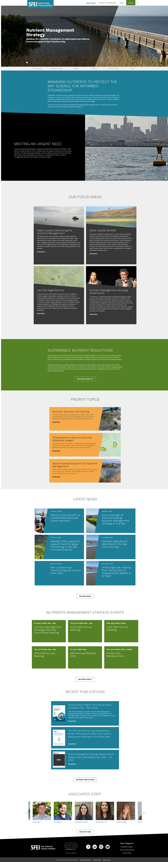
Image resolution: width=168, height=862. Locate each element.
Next (144, 812)
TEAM (132, 68)
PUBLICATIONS (113, 68)
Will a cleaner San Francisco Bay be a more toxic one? (65, 570)
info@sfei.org (69, 849)
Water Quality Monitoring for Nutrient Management (54, 232)
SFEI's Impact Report (127, 850)
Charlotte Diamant (81, 822)
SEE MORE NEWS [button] (85, 596)
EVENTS (94, 68)
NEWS (76, 68)
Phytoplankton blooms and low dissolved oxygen (72, 439)
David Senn (37, 822)
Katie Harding (122, 822)
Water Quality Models (103, 230)
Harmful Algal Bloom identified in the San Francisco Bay (114, 544)
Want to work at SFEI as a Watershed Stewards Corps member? (65, 517)
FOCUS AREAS (38, 68)
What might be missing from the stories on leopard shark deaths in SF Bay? (116, 571)
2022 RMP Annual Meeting (117, 628)
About (122, 3)
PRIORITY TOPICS (56, 68)
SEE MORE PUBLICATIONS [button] (85, 779)
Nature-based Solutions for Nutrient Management (74, 465)
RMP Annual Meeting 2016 (83, 655)
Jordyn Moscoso (101, 822)
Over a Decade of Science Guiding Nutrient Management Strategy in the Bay (115, 519)
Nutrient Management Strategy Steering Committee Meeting (48, 629)
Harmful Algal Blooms (50, 290)
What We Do (90, 3)
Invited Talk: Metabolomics (115, 655)
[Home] (40, 2)
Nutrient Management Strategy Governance (109, 291)
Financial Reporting (85, 860)
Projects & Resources (107, 3)
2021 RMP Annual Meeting (44, 655)
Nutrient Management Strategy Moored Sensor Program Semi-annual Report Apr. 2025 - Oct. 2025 (90, 757)
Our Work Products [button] (85, 379)
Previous (26, 812)
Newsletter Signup (127, 846)
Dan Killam (57, 822)
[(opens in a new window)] (89, 847)
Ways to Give (127, 853)
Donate (131, 3)
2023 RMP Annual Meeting (81, 628)
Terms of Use (106, 860)
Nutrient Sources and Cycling (70, 411)
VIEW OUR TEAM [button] (85, 832)
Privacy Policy (97, 860)
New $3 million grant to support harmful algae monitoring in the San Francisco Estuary (65, 545)
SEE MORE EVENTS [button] (85, 679)
